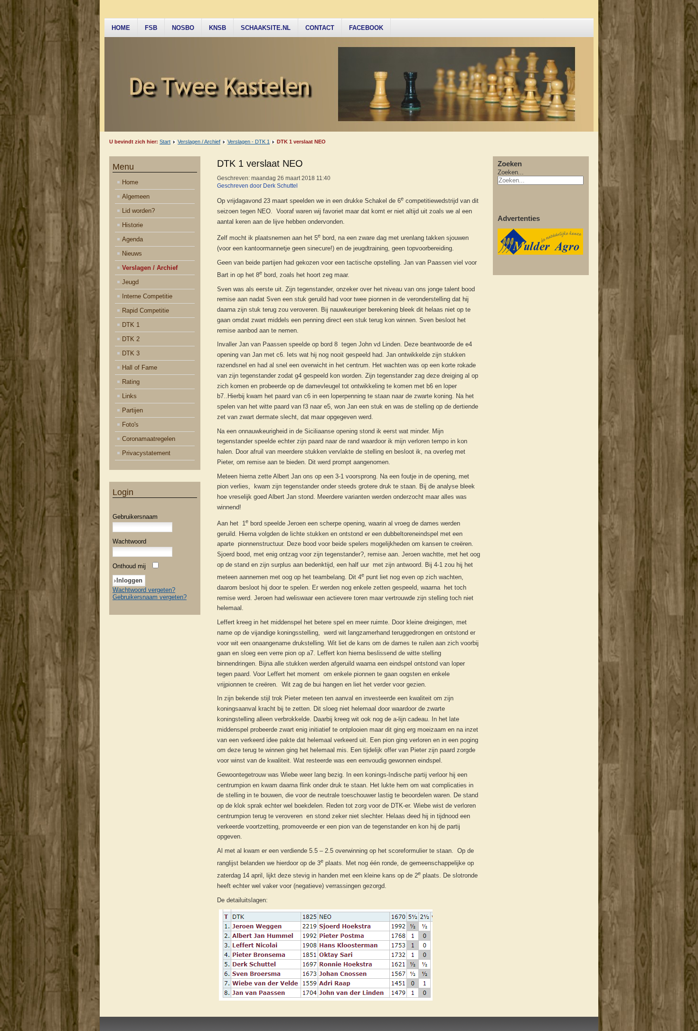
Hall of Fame (139, 367)
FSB (151, 27)
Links (129, 396)
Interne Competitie (147, 296)
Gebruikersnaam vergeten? (150, 597)
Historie (132, 225)
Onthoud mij (129, 566)
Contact (319, 27)
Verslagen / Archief (199, 141)
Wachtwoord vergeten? (144, 589)
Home (121, 27)
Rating (131, 381)
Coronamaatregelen (148, 438)
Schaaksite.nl (266, 27)
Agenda (132, 239)
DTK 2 (131, 339)
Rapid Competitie (145, 310)
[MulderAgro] (540, 252)
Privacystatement (146, 453)
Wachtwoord (129, 541)
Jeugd (130, 282)
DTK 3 (131, 353)
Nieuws (132, 253)
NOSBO (183, 27)
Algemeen (136, 196)
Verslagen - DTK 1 (248, 141)
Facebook (366, 27)
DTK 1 (131, 324)
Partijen (132, 410)
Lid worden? (138, 210)
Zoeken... (511, 172)
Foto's (130, 424)
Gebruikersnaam (135, 516)
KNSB (217, 27)
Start (165, 141)
